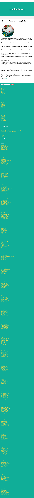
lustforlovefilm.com (4, 306)
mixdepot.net (3, 439)
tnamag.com (3, 384)
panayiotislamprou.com (4, 185)
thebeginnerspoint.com (4, 284)
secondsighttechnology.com (5, 245)
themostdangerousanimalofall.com (6, 290)
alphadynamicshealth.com (5, 472)
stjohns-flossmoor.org (4, 354)
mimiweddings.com (4, 491)
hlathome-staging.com (4, 248)
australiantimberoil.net (4, 200)
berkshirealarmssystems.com (5, 226)
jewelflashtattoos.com (4, 173)
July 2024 (2, 99)
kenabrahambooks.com (4, 304)
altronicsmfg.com (3, 158)
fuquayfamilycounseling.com (5, 483)
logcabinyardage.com (4, 395)
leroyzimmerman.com (4, 478)
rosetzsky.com (3, 313)
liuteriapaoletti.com (4, 350)
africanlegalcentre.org (4, 309)
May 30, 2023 (7, 23)
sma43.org (2, 428)
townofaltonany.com (4, 347)
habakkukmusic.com (4, 401)
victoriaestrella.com (4, 363)
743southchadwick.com (4, 209)
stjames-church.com (4, 316)
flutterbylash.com (3, 473)
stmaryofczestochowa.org (5, 323)
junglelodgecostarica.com (5, 338)
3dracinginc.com (3, 288)
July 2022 (2, 122)
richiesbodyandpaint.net (4, 147)
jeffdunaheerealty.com (4, 410)
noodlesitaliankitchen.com (5, 170)
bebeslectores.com (4, 199)
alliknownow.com (3, 292)
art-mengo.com (3, 333)
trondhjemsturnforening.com (5, 458)
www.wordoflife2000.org (5, 221)
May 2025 (2, 90)
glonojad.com (3, 314)
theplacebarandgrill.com (4, 369)
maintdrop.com (3, 179)
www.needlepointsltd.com (5, 424)
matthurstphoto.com (4, 466)
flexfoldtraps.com (4, 413)
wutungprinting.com (4, 344)
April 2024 (2, 102)
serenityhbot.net (3, 402)
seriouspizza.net (3, 380)
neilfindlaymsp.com (4, 366)
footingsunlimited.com (4, 419)
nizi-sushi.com (3, 332)
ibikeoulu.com (3, 321)
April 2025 (2, 91)
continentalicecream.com (5, 300)
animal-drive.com (3, 383)
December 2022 (3, 117)
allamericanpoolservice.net (5, 253)
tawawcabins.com (4, 223)
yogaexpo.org (3, 266)
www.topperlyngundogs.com (5, 408)
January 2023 (3, 116)
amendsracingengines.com (5, 414)
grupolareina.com (3, 195)
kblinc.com (2, 231)
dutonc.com (3, 335)
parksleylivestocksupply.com (5, 269)
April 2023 (2, 113)
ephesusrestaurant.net (4, 450)
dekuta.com (3, 437)
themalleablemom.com (4, 326)
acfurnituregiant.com (4, 154)
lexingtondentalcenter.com (5, 250)
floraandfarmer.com (4, 206)
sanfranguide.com (3, 286)
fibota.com (3, 455)
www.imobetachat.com (4, 397)
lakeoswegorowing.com (4, 482)
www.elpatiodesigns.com (5, 453)
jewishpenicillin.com (4, 254)
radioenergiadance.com (4, 183)
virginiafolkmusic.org (4, 257)
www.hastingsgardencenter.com (6, 444)
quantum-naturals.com (4, 462)
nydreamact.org (3, 171)
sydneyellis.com (3, 251)
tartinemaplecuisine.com (4, 330)
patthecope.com (3, 378)
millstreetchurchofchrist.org (5, 470)
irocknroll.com (3, 220)
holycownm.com (3, 360)
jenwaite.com (3, 476)
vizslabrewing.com (4, 227)
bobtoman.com (3, 180)
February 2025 (3, 93)
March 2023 (2, 114)
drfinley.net (3, 479)
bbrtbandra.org (3, 175)
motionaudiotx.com (4, 488)
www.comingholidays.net (5, 285)
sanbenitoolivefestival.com (5, 280)
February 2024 (3, 104)
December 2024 (3, 95)
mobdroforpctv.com (4, 278)
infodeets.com (3, 150)
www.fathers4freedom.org (5, 407)
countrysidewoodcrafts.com (5, 166)
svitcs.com (2, 379)
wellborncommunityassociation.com (6, 188)
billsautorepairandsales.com (5, 461)
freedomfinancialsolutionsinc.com (6, 412)
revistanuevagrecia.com (4, 315)
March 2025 (2, 92)
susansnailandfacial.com (4, 404)
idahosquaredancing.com (4, 222)
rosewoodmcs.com (4, 440)
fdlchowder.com (3, 423)
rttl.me (2, 489)
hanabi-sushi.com (3, 435)
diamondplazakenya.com (5, 459)
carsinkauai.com (3, 469)
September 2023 (3, 109)
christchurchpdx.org (4, 303)
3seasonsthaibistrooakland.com (5, 264)
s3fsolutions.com (3, 207)
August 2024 (3, 98)
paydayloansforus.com (4, 163)
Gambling (5, 78)
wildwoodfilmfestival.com (5, 189)
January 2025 (3, 94)
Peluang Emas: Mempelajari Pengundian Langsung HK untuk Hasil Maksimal (11, 130)
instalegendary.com (4, 168)
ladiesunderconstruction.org (5, 198)
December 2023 (3, 106)
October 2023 (3, 108)
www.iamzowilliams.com (4, 444)
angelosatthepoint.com (4, 372)
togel (2, 136)
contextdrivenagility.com (5, 320)
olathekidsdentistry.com (4, 236)
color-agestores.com (4, 271)
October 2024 (3, 97)
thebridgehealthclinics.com (5, 389)
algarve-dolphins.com (4, 341)
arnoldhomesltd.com (4, 213)
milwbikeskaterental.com (5, 346)
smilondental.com (3, 242)
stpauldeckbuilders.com (4, 418)
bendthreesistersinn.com (4, 353)
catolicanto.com (3, 261)
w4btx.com (3, 239)
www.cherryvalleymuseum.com (5, 196)
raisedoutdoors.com (4, 217)
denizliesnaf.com (3, 376)
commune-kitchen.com (4, 305)
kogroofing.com (3, 182)
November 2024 (3, 96)
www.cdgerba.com (4, 456)
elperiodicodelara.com (4, 146)
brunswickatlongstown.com (5, 329)
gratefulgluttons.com (4, 278)
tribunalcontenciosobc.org (5, 293)
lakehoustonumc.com (4, 400)
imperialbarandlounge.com (5, 216)
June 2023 (2, 112)
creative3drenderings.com (5, 393)
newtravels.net (3, 162)
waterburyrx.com (3, 370)
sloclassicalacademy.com (4, 294)
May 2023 (2, 112)
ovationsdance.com (4, 258)
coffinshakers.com (4, 322)
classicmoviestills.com (4, 281)
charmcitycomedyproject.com (5, 319)
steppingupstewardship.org (5, 431)
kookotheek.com (3, 184)
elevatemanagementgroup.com (6, 477)
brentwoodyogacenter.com (5, 430)
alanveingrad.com (3, 342)
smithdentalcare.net (4, 493)
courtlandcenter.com (4, 365)
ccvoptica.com (3, 432)
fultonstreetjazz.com (4, 192)
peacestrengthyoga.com (4, 411)
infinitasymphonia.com (4, 308)
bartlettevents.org (4, 193)
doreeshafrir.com (3, 318)
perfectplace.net (3, 264)
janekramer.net (3, 331)
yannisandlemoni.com (4, 229)
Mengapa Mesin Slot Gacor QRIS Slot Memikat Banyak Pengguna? (10, 129)
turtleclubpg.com (3, 361)
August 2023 (3, 110)
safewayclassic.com (4, 165)
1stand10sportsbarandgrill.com (5, 238)
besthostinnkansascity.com (5, 492)
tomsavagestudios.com (4, 255)
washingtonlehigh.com (4, 433)
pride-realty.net (3, 471)
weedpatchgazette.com (4, 230)
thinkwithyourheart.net (4, 218)
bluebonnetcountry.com (4, 176)
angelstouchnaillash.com (4, 240)
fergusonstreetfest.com (4, 464)
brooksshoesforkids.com (4, 385)
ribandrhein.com (3, 259)
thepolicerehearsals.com (4, 291)
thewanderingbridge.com (5, 325)
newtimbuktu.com (4, 157)
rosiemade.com (3, 234)
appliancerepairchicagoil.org (5, 167)
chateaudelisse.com (4, 187)
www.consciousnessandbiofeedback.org (7, 443)
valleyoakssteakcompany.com (5, 374)
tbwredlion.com (3, 460)
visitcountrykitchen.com (4, 340)
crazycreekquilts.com (4, 301)
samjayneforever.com (4, 465)
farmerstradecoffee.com (4, 394)
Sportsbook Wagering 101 (6, 81)
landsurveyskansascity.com (5, 417)
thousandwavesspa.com (4, 364)
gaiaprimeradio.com (4, 333)
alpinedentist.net (3, 182)
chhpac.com (3, 486)
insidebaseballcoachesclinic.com (6, 468)
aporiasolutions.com (4, 387)
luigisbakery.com (3, 434)
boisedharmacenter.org (4, 270)
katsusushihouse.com (4, 310)
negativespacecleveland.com (5, 349)
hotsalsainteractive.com (4, 151)
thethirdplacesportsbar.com (5, 449)
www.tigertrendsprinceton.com (6, 406)
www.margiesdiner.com (4, 422)
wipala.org (2, 272)
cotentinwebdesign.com (4, 196)
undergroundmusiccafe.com (5, 494)
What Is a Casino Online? (28, 81)
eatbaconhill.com (3, 159)
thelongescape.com (4, 336)
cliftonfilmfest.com (4, 215)
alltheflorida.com (3, 467)
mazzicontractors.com (4, 448)
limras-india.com (3, 145)
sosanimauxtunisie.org (4, 181)
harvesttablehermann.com (5, 203)
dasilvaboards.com (4, 295)
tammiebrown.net (4, 334)
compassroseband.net (4, 381)
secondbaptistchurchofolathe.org (6, 485)
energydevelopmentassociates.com (6, 205)
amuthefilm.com (3, 306)
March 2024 (2, 103)
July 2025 (2, 89)
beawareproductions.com (5, 320)
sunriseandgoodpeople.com (5, 351)
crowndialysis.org (3, 251)
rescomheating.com (4, 490)
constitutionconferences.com (5, 377)
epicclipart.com (3, 177)
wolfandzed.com (3, 436)
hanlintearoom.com (4, 474)
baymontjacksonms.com (4, 347)
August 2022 (3, 121)
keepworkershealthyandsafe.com (6, 169)
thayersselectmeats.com (4, 386)
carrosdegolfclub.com (4, 204)
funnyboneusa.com (4, 355)
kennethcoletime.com (4, 327)
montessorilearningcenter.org (5, 463)
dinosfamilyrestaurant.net (5, 201)
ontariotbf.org (3, 168)
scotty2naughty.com (4, 317)
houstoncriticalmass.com (4, 289)
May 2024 (2, 101)
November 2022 (3, 118)
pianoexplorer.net (4, 445)
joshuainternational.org (4, 403)
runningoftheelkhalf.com (4, 409)
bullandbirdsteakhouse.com (5, 425)
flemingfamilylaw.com (4, 480)
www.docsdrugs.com (4, 421)
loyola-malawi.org (4, 273)
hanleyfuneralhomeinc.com (5, 237)
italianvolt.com (3, 225)
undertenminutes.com (4, 154)
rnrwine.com (3, 481)
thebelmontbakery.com (4, 164)
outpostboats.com (4, 275)
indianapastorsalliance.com (5, 373)
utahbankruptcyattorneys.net (5, 219)
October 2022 (3, 119)
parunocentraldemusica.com (5, 457)
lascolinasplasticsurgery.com (5, 426)
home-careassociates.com (5, 267)
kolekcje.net (3, 260)
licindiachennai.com (4, 148)
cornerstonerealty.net (4, 442)
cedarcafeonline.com (4, 153)
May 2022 (2, 124)
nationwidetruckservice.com (5, 361)
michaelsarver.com (4, 246)
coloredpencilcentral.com (5, 214)
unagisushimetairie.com (4, 172)
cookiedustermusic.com (4, 356)
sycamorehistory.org (4, 441)
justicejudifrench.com (4, 324)
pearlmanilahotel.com (4, 178)
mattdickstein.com (4, 398)
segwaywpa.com (3, 388)
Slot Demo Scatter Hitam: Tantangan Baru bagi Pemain (8, 131)
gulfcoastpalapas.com (4, 388)
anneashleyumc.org (4, 416)
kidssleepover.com (4, 161)
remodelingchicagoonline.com (5, 429)
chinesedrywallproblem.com (5, 352)
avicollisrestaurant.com (4, 367)
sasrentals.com (3, 244)
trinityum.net (3, 447)
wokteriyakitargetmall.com (5, 249)
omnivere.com (3, 155)
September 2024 (3, 98)
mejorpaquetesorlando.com (5, 237)
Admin (11, 23)
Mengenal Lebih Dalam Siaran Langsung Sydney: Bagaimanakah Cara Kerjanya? (11, 127)
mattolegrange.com (4, 337)
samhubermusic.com (4, 495)
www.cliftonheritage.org (5, 427)
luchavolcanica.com (4, 359)
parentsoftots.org (4, 392)
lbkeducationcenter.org (4, 262)
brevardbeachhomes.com (5, 208)
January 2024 (3, 105)
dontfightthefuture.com (4, 212)
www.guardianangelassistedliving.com (6, 457)
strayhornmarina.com (4, 297)
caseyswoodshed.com (4, 375)
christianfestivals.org (4, 339)
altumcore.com (3, 382)
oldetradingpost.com (4, 197)
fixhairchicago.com (4, 375)
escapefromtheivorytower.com (5, 209)
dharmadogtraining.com (4, 487)
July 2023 (2, 111)
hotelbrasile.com (3, 191)
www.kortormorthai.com (5, 415)
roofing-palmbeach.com (4, 211)
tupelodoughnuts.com (4, 235)
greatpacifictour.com (4, 362)
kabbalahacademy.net (4, 241)
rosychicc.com (3, 274)
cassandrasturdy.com (4, 279)
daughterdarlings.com (4, 149)
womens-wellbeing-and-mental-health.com (7, 256)
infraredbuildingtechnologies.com (6, 202)
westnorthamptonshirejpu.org (5, 190)
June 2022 (2, 123)
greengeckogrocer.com (4, 247)
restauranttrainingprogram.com (5, 252)
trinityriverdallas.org (4, 263)
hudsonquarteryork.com (4, 454)
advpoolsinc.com (3, 371)
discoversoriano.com (4, 283)
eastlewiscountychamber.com (5, 292)
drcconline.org (3, 368)
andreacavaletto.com (4, 268)
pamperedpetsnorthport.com (5, 233)
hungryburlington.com (4, 328)
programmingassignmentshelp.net (6, 160)
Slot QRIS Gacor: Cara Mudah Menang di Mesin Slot (8, 128)
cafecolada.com (3, 282)
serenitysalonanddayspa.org (5, 152)
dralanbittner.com (4, 228)
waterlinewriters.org (4, 390)
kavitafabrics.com (3, 358)
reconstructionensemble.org (5, 357)
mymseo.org (3, 485)
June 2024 (2, 100)
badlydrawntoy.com (4, 399)
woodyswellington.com (4, 451)
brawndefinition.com (4, 299)
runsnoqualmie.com (4, 420)
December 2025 (3, 88)
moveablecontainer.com (4, 194)
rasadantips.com (3, 156)
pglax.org (2, 348)
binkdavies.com (3, 302)
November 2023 (3, 107)
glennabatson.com (4, 296)
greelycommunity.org (4, 311)
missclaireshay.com (4, 144)
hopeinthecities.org (4, 277)
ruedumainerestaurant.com (5, 312)
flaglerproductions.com (4, 298)
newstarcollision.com (4, 243)
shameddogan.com (4, 391)
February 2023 (3, 115)
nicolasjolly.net (3, 307)
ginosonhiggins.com (4, 343)
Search (12, 84)
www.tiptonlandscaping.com (5, 430)
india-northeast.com (4, 210)
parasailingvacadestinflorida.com (6, 471)
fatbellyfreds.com (3, 452)
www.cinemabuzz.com (4, 438)
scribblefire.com (3, 265)
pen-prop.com (3, 405)
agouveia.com (3, 484)
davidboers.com (3, 396)
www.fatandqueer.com (4, 416)
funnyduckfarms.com (4, 475)
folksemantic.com (3, 223)
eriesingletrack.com (4, 232)
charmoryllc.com (3, 287)
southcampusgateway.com (5, 186)
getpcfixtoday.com (4, 174)
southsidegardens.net (4, 446)
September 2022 (3, 120)
